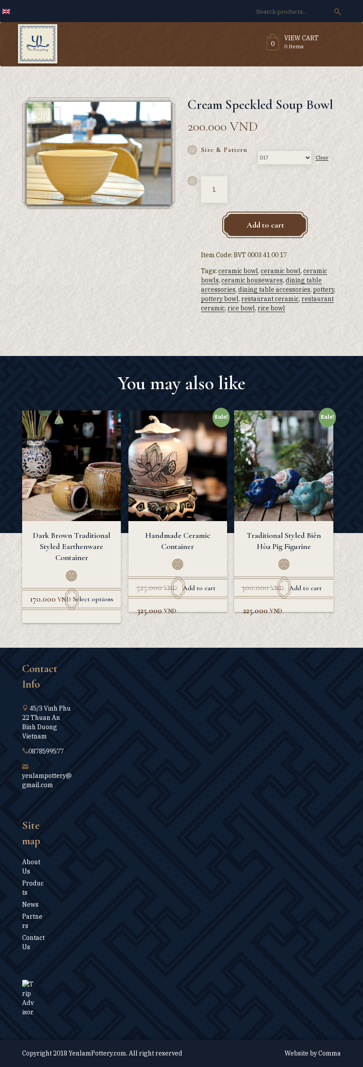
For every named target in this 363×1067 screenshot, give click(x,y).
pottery (323, 290)
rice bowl (241, 308)
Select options (93, 599)
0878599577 (46, 751)
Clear (322, 157)
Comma (329, 1053)
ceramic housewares (252, 280)
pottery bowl (220, 299)
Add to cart (265, 225)
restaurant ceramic (270, 299)
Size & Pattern (224, 150)
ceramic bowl (238, 271)
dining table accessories (274, 290)
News (30, 904)
